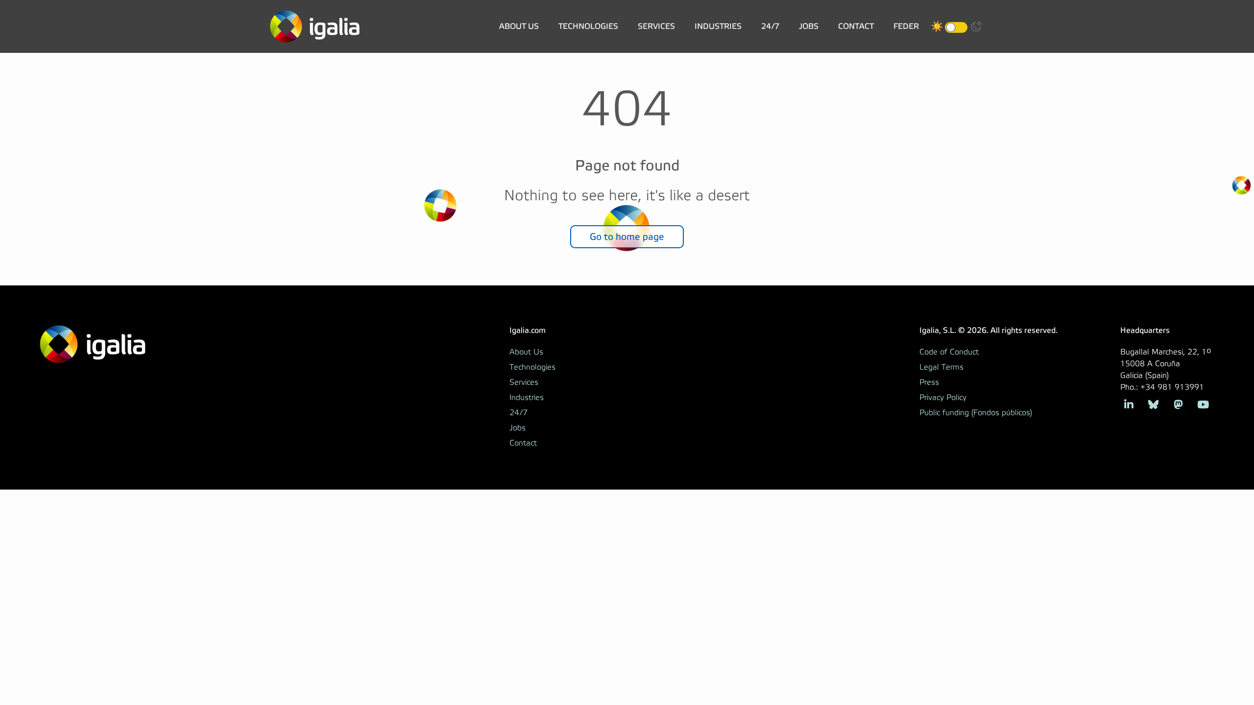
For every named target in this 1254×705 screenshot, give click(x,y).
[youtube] (1202, 403)
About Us (519, 26)
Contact (856, 26)
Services (656, 26)
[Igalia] (314, 26)
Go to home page (627, 237)
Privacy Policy (942, 397)
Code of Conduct (949, 352)
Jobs (809, 26)
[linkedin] (1128, 403)
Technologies (588, 26)
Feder (906, 26)
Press (929, 382)
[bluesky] (1153, 403)
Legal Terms (941, 367)
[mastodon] (1178, 403)
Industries (718, 26)
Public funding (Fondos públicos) (975, 412)
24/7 (770, 26)
